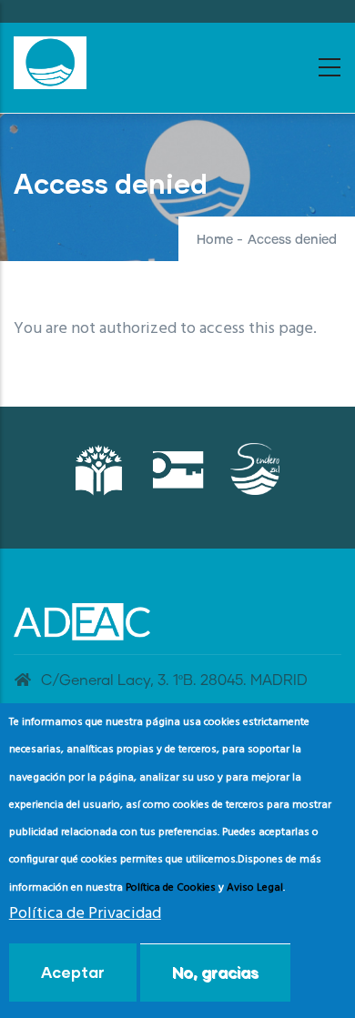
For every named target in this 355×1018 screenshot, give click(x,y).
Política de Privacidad (85, 914)
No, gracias (215, 972)
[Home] (50, 63)
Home (215, 240)
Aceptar (73, 972)
